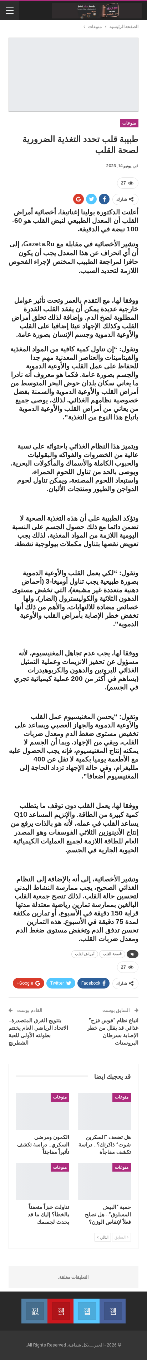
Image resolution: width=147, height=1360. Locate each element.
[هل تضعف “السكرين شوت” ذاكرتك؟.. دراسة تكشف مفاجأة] (104, 1111)
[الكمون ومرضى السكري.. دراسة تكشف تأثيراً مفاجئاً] (42, 1111)
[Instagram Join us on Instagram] (34, 1311)
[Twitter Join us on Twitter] (86, 1311)
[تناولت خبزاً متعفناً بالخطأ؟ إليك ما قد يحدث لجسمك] (42, 1181)
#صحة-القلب (112, 954)
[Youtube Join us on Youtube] (60, 1311)
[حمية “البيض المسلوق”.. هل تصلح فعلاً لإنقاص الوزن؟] (104, 1181)
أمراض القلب (85, 954)
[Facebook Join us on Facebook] (112, 1311)
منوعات (129, 123)
